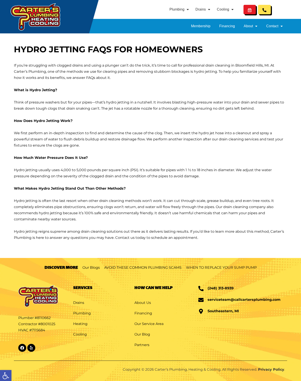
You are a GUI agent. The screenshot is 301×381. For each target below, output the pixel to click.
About (248, 26)
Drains (200, 9)
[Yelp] (31, 348)
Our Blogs (91, 267)
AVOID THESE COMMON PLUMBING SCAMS (143, 267)
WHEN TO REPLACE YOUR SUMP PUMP (221, 267)
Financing (227, 26)
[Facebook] (22, 348)
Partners (141, 345)
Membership (200, 26)
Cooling (223, 9)
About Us (142, 303)
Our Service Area (149, 324)
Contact (272, 26)
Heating (80, 324)
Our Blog (142, 334)
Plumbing (176, 9)
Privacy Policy (271, 369)
